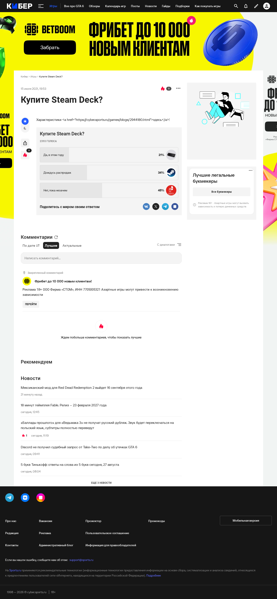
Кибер (24, 76)
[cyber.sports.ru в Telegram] (10, 498)
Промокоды (156, 521)
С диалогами (166, 244)
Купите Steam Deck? (51, 76)
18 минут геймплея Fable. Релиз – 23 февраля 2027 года (63, 405)
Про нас (10, 521)
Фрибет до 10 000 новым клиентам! (63, 281)
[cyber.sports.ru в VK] (26, 498)
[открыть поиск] (236, 6)
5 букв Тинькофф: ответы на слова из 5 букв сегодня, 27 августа (70, 464)
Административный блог (56, 545)
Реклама (45, 533)
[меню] (41, 6)
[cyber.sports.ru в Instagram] (41, 498)
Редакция (11, 533)
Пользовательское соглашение (107, 533)
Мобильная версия (246, 520)
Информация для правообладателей (110, 545)
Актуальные (72, 245)
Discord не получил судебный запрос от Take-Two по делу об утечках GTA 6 (79, 447)
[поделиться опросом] (25, 143)
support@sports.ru (81, 560)
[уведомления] (246, 6)
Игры (34, 76)
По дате (29, 245)
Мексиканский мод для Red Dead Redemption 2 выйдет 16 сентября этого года (81, 387)
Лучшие (51, 245)
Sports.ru (15, 570)
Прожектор (93, 521)
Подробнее (153, 575)
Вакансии (45, 521)
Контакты (11, 545)
